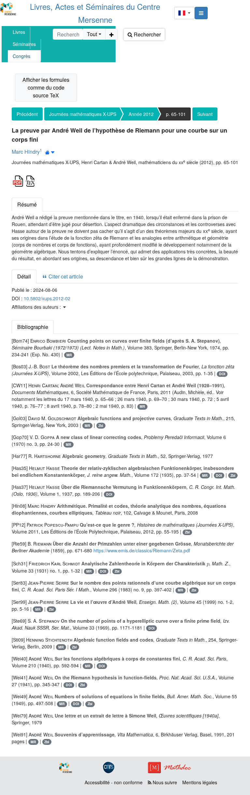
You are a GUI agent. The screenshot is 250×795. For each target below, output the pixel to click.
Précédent (27, 114)
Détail (24, 276)
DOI (222, 373)
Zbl (100, 425)
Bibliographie (32, 327)
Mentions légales (199, 782)
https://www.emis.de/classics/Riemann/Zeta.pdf (141, 550)
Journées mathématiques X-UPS (82, 114)
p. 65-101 (176, 114)
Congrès (21, 56)
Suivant (205, 114)
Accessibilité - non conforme (114, 782)
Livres (19, 32)
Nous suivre (164, 782)
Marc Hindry (26, 151)
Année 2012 (141, 114)
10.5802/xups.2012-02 (47, 298)
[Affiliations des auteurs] (50, 152)
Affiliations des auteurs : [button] (37, 307)
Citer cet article (65, 276)
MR (69, 354)
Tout (92, 34)
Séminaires (24, 44)
